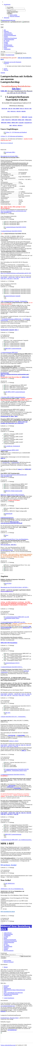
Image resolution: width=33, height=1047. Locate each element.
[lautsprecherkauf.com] (8, 20)
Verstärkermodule (8, 45)
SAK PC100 (11, 277)
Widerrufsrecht (7, 988)
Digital (5, 47)
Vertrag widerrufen (5, 1045)
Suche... (25, 53)
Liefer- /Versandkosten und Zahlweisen (13, 992)
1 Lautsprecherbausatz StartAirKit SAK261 (11, 231)
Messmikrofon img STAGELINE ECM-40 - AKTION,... (14, 587)
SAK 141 (18, 277)
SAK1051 (10, 694)
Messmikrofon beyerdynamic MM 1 (9, 156)
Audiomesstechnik (8, 34)
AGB (5, 991)
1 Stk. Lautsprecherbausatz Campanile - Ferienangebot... (14, 301)
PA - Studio (6, 41)
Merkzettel (6, 17)
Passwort (9, 10)
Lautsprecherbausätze (9, 39)
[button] (1, 573)
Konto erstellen (13, 15)
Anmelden (3, 957)
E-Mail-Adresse (4, 954)
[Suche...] (19, 53)
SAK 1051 (16, 278)
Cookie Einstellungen (9, 998)
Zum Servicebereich (8, 46)
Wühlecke (6, 31)
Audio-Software (8, 32)
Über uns (6, 70)
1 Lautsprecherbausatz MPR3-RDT (9, 352)
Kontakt (6, 987)
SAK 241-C (10, 278)
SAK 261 (27, 695)
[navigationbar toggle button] (5, 22)
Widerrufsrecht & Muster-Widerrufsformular (14, 990)
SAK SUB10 (4, 277)
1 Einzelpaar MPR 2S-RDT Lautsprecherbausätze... (13, 397)
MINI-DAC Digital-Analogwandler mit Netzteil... (13, 494)
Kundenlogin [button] (7, 4)
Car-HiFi (6, 43)
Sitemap (6, 967)
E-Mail (8, 8)
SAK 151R (3, 695)
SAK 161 (28, 277)
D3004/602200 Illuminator (7, 517)
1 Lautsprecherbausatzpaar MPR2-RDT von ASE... (13, 622)
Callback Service (8, 995)
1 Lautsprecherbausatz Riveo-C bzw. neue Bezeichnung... (15, 539)
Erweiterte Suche (10, 54)
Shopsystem (13, 1045)
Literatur (6, 42)
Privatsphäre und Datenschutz (11, 994)
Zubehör (6, 36)
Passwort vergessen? (15, 16)
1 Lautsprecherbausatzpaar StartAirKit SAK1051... (13, 774)
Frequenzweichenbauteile (10, 35)
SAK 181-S (3, 278)
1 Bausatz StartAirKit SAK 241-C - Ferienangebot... (13, 716)
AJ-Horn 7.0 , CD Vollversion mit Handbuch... (12, 136)
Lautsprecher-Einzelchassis (10, 38)
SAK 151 (23, 277)
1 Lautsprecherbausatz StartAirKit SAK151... (12, 667)
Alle (5, 30)
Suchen (5, 68)
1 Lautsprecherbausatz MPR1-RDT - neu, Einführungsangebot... (16, 839)
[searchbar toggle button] (26, 22)
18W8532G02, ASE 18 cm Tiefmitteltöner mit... (12, 888)
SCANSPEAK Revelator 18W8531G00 (11, 319)
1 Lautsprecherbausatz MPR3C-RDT (10, 450)
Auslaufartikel (7, 49)
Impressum (6, 985)
